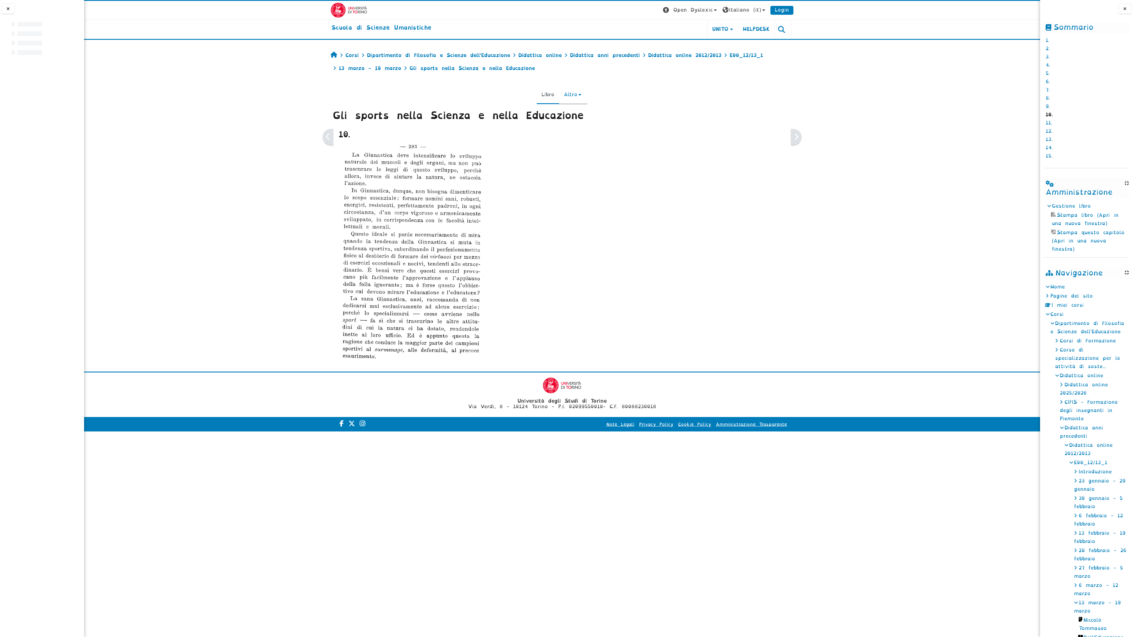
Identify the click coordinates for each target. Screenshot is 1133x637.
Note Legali (620, 424)
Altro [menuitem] (570, 94)
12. (1049, 131)
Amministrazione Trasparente (751, 424)
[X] (351, 424)
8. (1048, 98)
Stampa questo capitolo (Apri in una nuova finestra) (1088, 241)
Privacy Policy (656, 424)
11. (1049, 123)
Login (782, 10)
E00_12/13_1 (1090, 462)
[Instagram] (362, 424)
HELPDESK (756, 29)
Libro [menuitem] (547, 94)
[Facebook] (341, 424)
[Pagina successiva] (796, 137)
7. (1048, 90)
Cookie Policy (694, 424)
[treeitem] (1086, 227)
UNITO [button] (720, 29)
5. (1048, 73)
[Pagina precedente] (327, 137)
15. (1049, 156)
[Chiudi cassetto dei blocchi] (1125, 9)
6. (1048, 81)
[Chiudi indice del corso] (8, 9)
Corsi (1057, 314)
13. (1049, 139)
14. (1049, 147)
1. (1048, 40)
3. (1048, 57)
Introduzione (1095, 472)
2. (1048, 48)
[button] (690, 10)
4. (1048, 65)
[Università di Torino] (348, 10)
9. (1048, 106)
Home (1057, 287)
